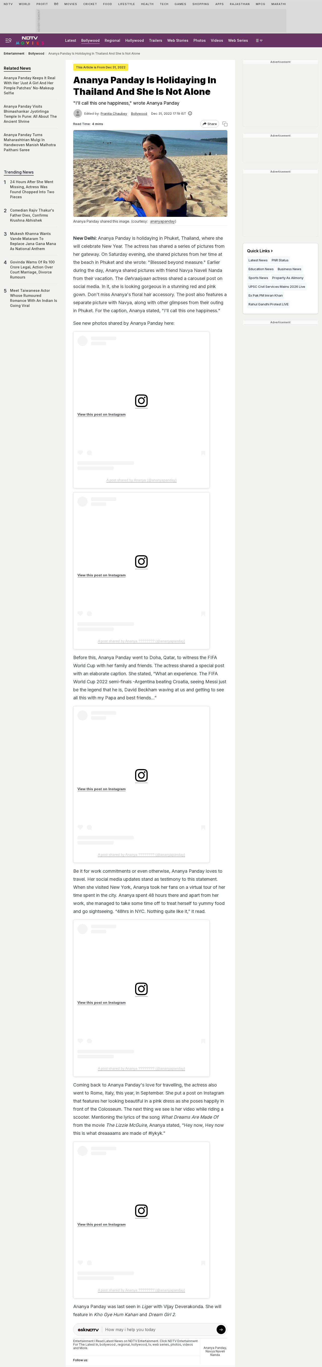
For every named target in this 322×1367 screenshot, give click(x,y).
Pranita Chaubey (114, 113)
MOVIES (70, 4)
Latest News (258, 260)
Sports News (258, 278)
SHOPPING (200, 4)
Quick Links (258, 250)
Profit (42, 4)
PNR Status (280, 260)
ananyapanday (162, 221)
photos (176, 1344)
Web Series (238, 40)
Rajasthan (240, 4)
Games (180, 4)
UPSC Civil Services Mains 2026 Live (277, 287)
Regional (112, 40)
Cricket (90, 4)
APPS (219, 4)
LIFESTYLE (126, 4)
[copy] (225, 124)
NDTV (8, 4)
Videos (217, 40)
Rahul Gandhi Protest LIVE (269, 304)
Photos (199, 40)
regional (124, 1344)
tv (149, 1344)
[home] (30, 39)
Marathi (278, 4)
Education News (261, 269)
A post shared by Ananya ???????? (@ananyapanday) (141, 641)
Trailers (155, 40)
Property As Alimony (287, 278)
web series (160, 1344)
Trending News (19, 172)
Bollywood (90, 40)
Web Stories (177, 40)
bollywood (107, 1344)
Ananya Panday (215, 1348)
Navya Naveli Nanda (215, 1353)
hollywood (139, 1344)
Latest (70, 40)
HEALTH (147, 4)
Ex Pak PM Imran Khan (266, 295)
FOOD (107, 4)
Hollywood (134, 40)
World (24, 4)
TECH (164, 4)
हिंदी (56, 4)
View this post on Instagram (101, 414)
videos (188, 1344)
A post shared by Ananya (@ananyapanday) (141, 480)
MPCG (260, 4)
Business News (289, 269)
